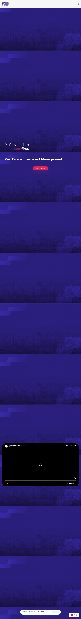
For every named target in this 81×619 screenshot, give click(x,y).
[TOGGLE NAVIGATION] (66, 4)
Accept (55, 612)
